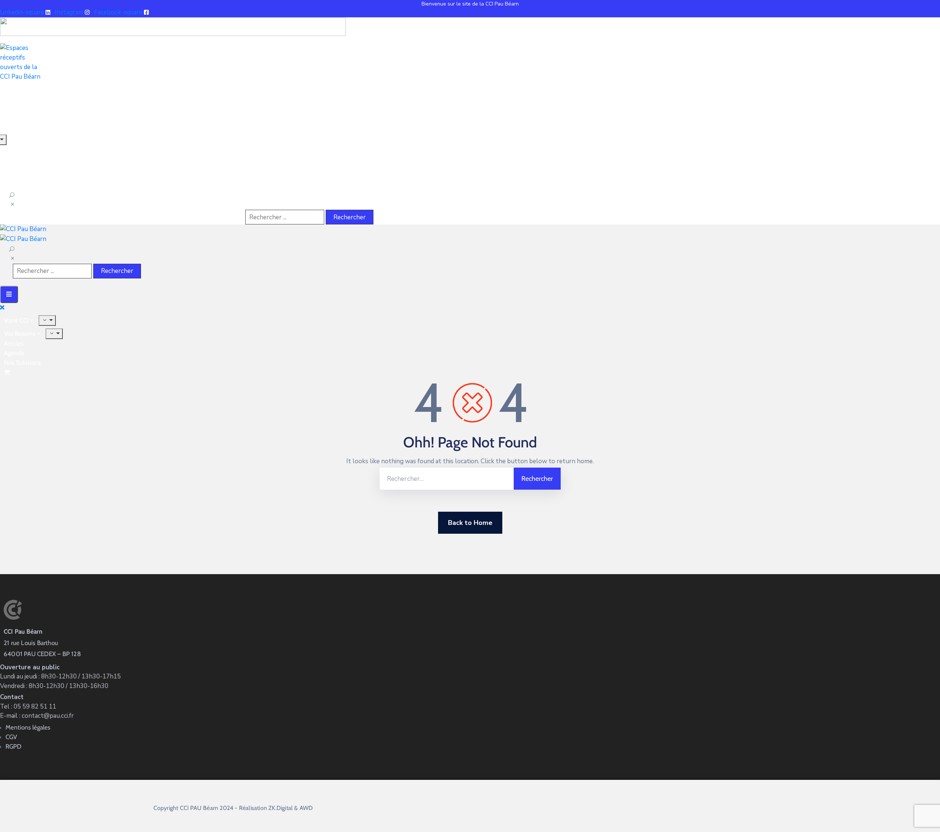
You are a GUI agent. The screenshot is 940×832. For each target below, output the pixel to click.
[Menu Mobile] (9, 294)
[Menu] (47, 320)
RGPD (13, 746)
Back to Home (470, 522)
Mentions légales (28, 727)
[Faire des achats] (7, 372)
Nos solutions (22, 362)
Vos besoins (19, 333)
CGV (11, 737)
